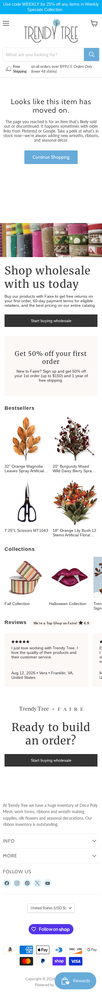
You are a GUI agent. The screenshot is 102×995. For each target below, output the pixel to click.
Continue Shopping (51, 157)
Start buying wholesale (51, 320)
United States (48, 908)
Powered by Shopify (51, 985)
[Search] (91, 54)
